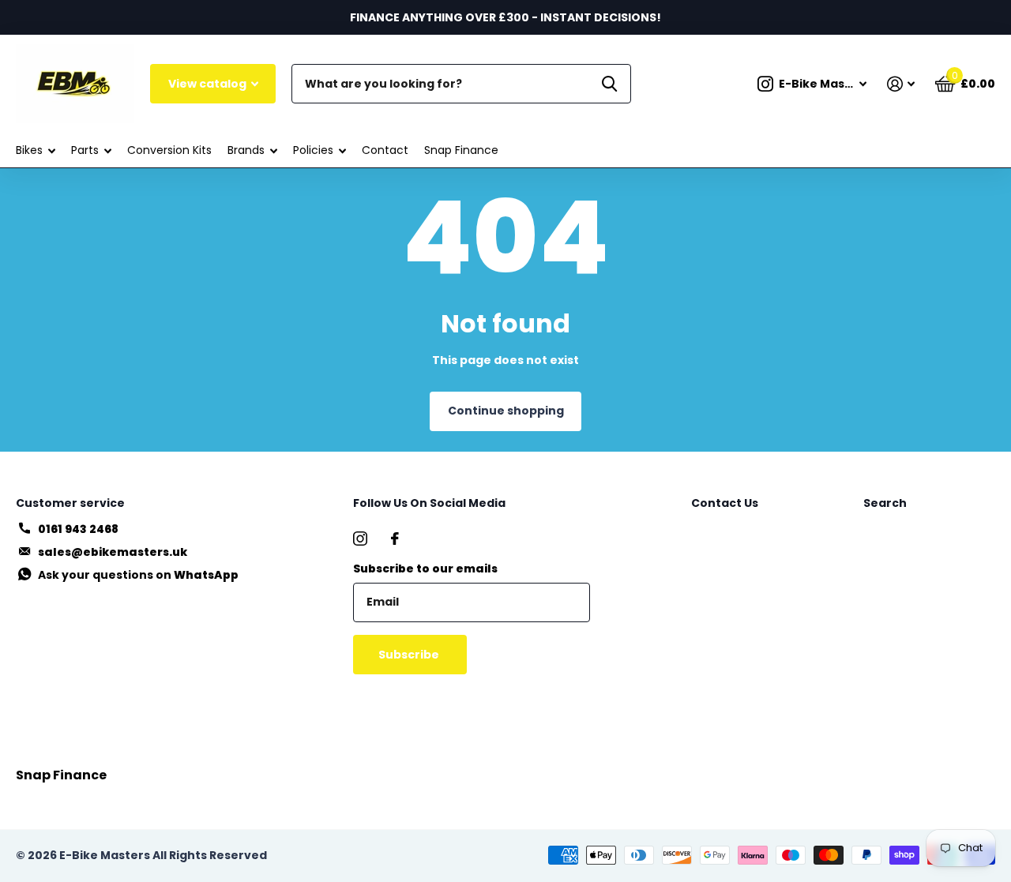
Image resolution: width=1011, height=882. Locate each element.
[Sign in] (900, 84)
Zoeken (609, 83)
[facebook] (395, 538)
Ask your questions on (138, 575)
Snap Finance (461, 150)
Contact (385, 150)
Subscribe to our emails (425, 568)
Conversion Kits (169, 150)
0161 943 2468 (78, 529)
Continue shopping (506, 410)
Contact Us (724, 503)
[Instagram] (360, 538)
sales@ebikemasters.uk (112, 552)
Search (885, 503)
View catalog (208, 84)
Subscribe (410, 654)
